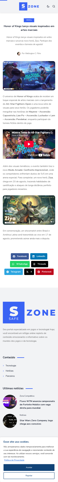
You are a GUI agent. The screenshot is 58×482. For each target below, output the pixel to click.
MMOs (29, 20)
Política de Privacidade (14, 460)
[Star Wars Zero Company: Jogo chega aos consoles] (10, 421)
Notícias (23, 415)
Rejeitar (29, 475)
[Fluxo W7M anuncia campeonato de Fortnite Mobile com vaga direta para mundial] (10, 402)
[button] (20, 256)
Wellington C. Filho (33, 53)
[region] (29, 459)
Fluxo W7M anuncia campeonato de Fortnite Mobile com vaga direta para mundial (37, 405)
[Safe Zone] (29, 6)
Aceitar (29, 467)
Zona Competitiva (27, 396)
